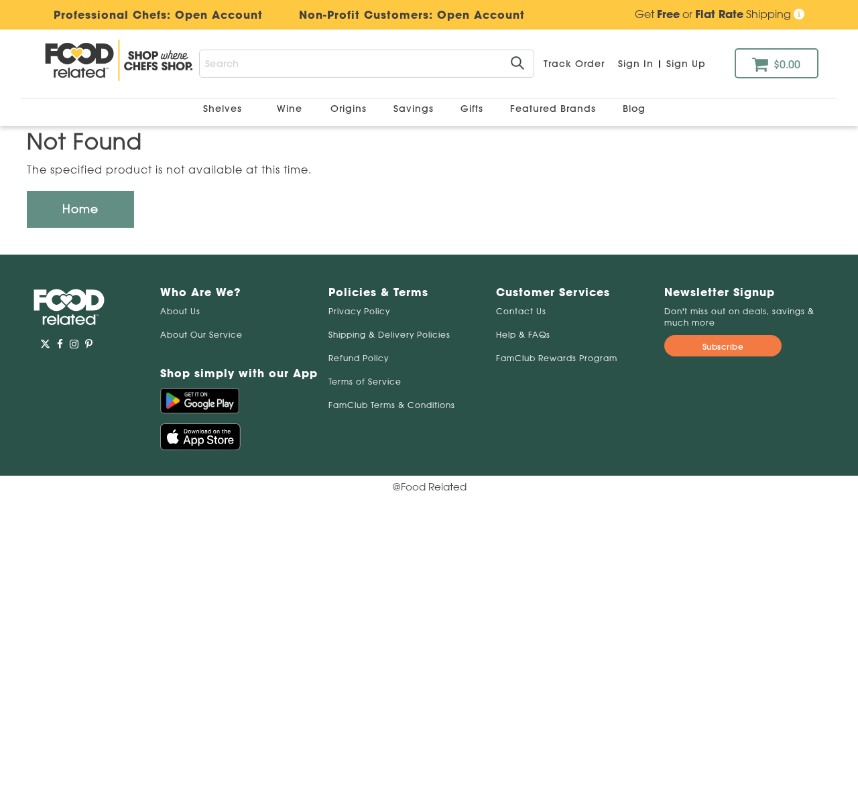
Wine (289, 108)
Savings (415, 108)
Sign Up (686, 63)
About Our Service (201, 334)
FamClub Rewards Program (556, 358)
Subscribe (723, 346)
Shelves (224, 108)
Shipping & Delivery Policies (389, 334)
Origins (350, 108)
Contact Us (521, 311)
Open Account (481, 14)
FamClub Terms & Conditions (391, 405)
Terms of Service (365, 381)
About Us (180, 311)
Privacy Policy (359, 311)
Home (80, 208)
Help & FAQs (523, 334)
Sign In (636, 63)
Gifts (474, 108)
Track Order (574, 63)
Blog (634, 108)
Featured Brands (554, 108)
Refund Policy (358, 358)
